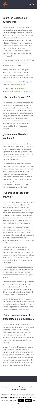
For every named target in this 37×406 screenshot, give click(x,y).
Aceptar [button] (21, 400)
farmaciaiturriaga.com (17, 84)
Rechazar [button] (28, 400)
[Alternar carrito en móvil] (30, 4)
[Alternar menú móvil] (33, 4)
